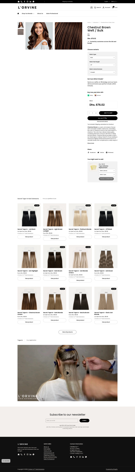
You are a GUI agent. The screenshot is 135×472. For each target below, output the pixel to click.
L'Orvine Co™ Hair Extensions (36, 469)
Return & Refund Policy (50, 457)
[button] (97, 7)
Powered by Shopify (112, 469)
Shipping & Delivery (49, 455)
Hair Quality (47, 449)
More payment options (102, 121)
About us (46, 447)
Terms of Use (47, 451)
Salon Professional (49, 459)
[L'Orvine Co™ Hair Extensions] (27, 7)
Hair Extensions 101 (49, 453)
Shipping (97, 124)
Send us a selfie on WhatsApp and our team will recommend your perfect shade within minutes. (102, 84)
